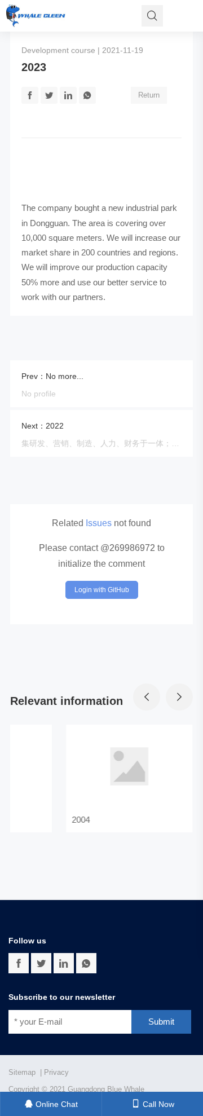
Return (149, 95)
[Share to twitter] (41, 963)
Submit (161, 1021)
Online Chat (55, 1104)
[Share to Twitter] (49, 95)
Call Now (157, 1104)
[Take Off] (36, 16)
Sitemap (22, 1072)
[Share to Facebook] (29, 95)
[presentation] (146, 697)
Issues (99, 523)
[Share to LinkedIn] (68, 95)
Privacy (56, 1072)
